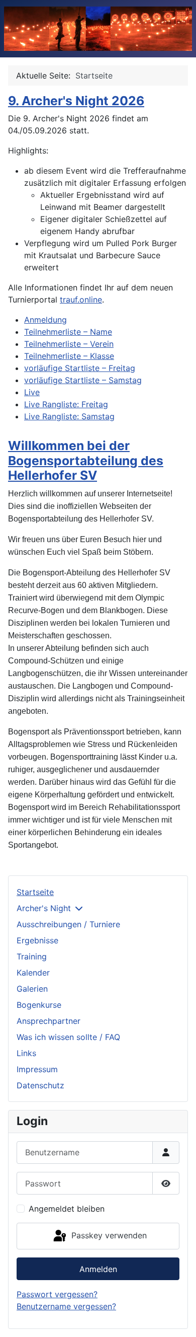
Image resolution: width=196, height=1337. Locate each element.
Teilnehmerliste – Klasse (69, 356)
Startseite (35, 892)
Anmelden (98, 1269)
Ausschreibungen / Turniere (68, 924)
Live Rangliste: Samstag (69, 416)
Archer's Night (44, 908)
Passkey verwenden (108, 1235)
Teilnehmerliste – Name (68, 332)
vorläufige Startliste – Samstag (83, 380)
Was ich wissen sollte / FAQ (68, 1037)
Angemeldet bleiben (67, 1209)
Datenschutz (40, 1085)
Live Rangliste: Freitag (66, 404)
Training (32, 956)
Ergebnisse (37, 940)
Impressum (37, 1069)
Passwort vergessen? (57, 1294)
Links (26, 1053)
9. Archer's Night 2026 (76, 100)
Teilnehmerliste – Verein (69, 344)
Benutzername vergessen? (66, 1306)
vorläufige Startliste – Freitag (79, 368)
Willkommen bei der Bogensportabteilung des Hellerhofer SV (85, 460)
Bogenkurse (39, 1005)
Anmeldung (45, 320)
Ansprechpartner (48, 1021)
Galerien (32, 989)
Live (32, 392)
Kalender (33, 973)
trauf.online (81, 299)
